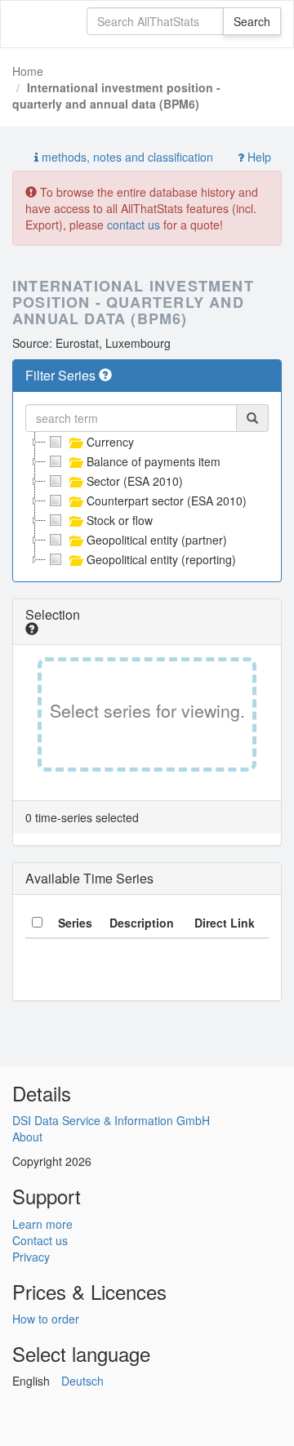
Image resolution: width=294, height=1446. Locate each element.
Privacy (31, 1256)
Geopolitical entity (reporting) (161, 559)
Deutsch (82, 1381)
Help (257, 157)
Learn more (42, 1224)
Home (27, 71)
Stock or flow (120, 520)
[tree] (147, 500)
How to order (45, 1318)
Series (75, 922)
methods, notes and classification (125, 157)
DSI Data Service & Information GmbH (111, 1120)
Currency (110, 442)
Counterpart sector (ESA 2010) (167, 500)
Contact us (40, 1240)
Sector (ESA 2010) (135, 481)
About (27, 1136)
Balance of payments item (153, 461)
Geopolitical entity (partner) (157, 540)
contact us (133, 224)
